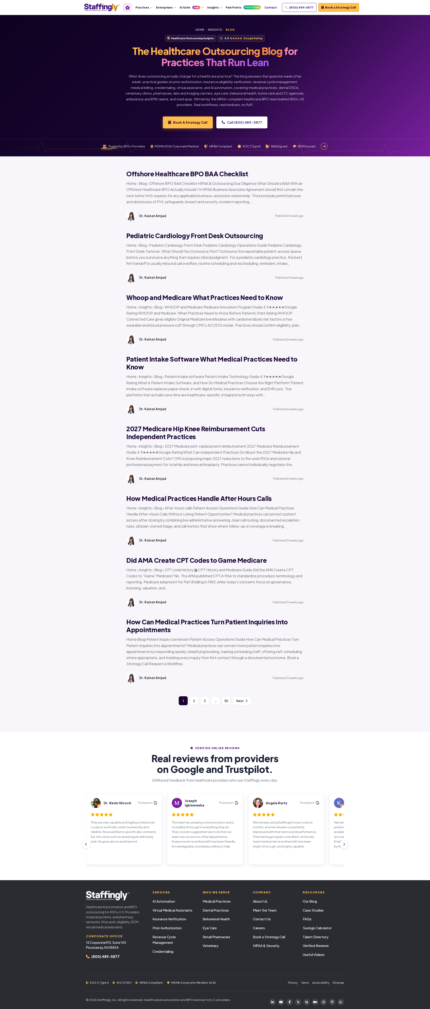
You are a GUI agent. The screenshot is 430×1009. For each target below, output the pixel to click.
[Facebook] (289, 1002)
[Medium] (315, 1002)
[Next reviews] (344, 844)
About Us (260, 901)
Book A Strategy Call (190, 122)
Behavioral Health (216, 919)
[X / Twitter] (298, 1002)
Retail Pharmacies (216, 937)
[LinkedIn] (272, 1002)
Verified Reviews (316, 945)
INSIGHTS (215, 29)
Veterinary (211, 945)
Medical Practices (217, 901)
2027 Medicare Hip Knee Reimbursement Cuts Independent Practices (195, 432)
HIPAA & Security (266, 945)
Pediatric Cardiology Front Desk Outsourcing (194, 235)
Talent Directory (316, 937)
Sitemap (338, 982)
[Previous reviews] (86, 844)
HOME (200, 29)
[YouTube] (281, 1002)
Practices (142, 7)
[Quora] (306, 1002)
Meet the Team (265, 910)
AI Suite (189, 7)
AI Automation (164, 901)
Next (240, 701)
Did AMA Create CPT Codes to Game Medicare (196, 560)
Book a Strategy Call (340, 7)
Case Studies (313, 910)
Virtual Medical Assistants (172, 910)
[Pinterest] (332, 1002)
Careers (259, 928)
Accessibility (320, 982)
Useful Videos (314, 954)
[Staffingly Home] (115, 895)
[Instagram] (323, 1002)
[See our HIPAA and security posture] (324, 146)
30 (226, 701)
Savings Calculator (317, 928)
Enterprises (164, 7)
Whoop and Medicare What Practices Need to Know (204, 297)
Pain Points (243, 7)
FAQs (307, 919)
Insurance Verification (169, 919)
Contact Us (262, 919)
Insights (213, 7)
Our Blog (310, 901)
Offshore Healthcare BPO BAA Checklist (187, 174)
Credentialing (163, 951)
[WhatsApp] (340, 1002)
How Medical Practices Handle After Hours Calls (199, 498)
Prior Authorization (167, 928)
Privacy (293, 982)
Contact (270, 7)
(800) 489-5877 (301, 7)
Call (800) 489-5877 (244, 122)
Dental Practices (216, 910)
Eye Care (210, 928)
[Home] (127, 7)
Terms (305, 982)
